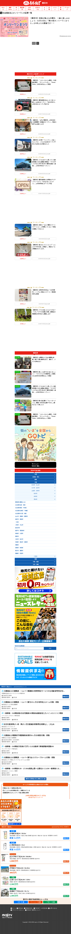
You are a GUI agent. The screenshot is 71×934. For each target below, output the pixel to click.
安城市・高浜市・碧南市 (21, 542)
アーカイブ (67, 8)
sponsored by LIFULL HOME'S (60, 827)
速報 (60, 8)
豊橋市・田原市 (19, 553)
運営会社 (20, 908)
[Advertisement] (35, 59)
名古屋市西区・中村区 (21, 507)
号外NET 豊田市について (33, 910)
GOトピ (3, 8)
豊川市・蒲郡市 (19, 550)
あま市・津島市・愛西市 (21, 516)
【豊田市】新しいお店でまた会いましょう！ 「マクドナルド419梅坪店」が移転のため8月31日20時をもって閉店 (44, 374)
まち (44, 8)
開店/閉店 (22, 8)
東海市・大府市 (19, 533)
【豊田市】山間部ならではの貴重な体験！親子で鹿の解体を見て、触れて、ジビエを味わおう (44, 359)
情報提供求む (29, 908)
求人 (16, 8)
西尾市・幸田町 (19, 547)
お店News (29, 8)
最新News (10, 8)
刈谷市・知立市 (19, 539)
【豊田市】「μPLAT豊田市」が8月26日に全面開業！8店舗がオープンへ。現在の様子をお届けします (44, 122)
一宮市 (17, 522)
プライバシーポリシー (18, 910)
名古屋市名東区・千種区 (21, 510)
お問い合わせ (53, 908)
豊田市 (45, 3)
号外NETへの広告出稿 (41, 908)
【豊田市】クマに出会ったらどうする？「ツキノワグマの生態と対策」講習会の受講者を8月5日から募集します (44, 312)
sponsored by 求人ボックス (20, 686)
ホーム (14, 908)
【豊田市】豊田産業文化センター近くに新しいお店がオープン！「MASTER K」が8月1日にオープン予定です (44, 102)
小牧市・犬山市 (19, 525)
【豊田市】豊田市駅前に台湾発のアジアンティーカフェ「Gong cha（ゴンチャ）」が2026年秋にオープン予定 (44, 181)
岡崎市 (17, 545)
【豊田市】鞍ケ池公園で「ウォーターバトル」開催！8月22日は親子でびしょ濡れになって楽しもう (44, 402)
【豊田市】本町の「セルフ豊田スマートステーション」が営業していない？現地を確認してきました (44, 227)
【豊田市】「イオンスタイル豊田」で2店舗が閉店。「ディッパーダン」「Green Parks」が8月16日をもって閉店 (44, 82)
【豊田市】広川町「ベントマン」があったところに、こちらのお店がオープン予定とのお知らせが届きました (44, 142)
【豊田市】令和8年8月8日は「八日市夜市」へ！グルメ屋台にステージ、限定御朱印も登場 (44, 292)
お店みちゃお (37, 8)
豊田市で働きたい (6, 686)
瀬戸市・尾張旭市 (19, 530)
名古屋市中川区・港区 (21, 513)
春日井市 (17, 527)
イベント (55, 8)
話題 (49, 8)
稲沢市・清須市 (19, 519)
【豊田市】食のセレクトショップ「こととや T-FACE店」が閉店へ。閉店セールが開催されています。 (44, 246)
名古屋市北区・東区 (20, 505)
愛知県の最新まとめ (20, 502)
